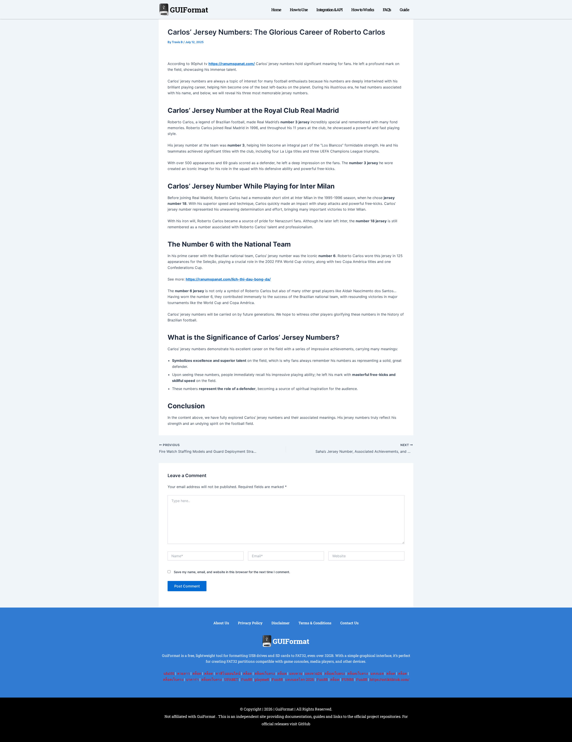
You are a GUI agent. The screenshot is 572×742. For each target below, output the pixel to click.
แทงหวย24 (313, 673)
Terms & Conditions (315, 622)
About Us (221, 622)
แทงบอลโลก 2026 (299, 679)
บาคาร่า (192, 679)
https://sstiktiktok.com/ (389, 679)
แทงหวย (295, 673)
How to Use (298, 9)
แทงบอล (377, 673)
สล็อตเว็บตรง (264, 673)
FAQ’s (387, 9)
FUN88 (347, 679)
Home (276, 9)
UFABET (231, 679)
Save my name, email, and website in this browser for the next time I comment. (232, 572)
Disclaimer (280, 622)
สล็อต (196, 673)
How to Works (362, 9)
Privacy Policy (250, 622)
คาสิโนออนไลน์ (228, 673)
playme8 (262, 679)
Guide (404, 9)
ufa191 (169, 673)
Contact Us (349, 622)
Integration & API (329, 9)
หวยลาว (183, 673)
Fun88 (246, 679)
